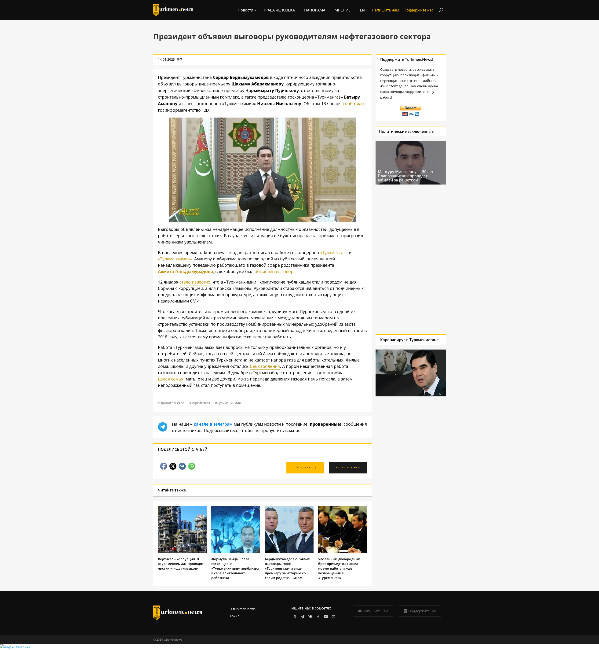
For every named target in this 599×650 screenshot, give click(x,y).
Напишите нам (375, 611)
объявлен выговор (274, 271)
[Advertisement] (411, 259)
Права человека (279, 10)
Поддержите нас (422, 611)
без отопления (265, 366)
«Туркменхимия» (175, 259)
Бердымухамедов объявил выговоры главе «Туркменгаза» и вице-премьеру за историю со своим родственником (287, 568)
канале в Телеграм (213, 424)
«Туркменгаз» (334, 252)
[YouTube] (325, 616)
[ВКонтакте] (310, 616)
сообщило (353, 103)
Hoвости (245, 10)
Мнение (343, 10)
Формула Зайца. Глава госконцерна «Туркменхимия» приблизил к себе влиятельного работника (235, 568)
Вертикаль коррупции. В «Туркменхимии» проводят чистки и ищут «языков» (181, 564)
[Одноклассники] (294, 616)
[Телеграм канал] (302, 616)
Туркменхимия (229, 403)
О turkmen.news (243, 609)
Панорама (314, 10)
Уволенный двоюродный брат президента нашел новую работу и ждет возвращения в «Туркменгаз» (339, 568)
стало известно (194, 282)
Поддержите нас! (419, 10)
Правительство (172, 403)
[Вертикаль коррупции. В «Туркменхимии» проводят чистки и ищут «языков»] (182, 551)
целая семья (170, 379)
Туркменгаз (200, 403)
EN (362, 10)
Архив (234, 616)
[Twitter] (333, 616)
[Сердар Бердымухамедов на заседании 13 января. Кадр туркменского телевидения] (262, 220)
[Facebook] (317, 616)
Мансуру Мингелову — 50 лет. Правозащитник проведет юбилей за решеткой (406, 176)
